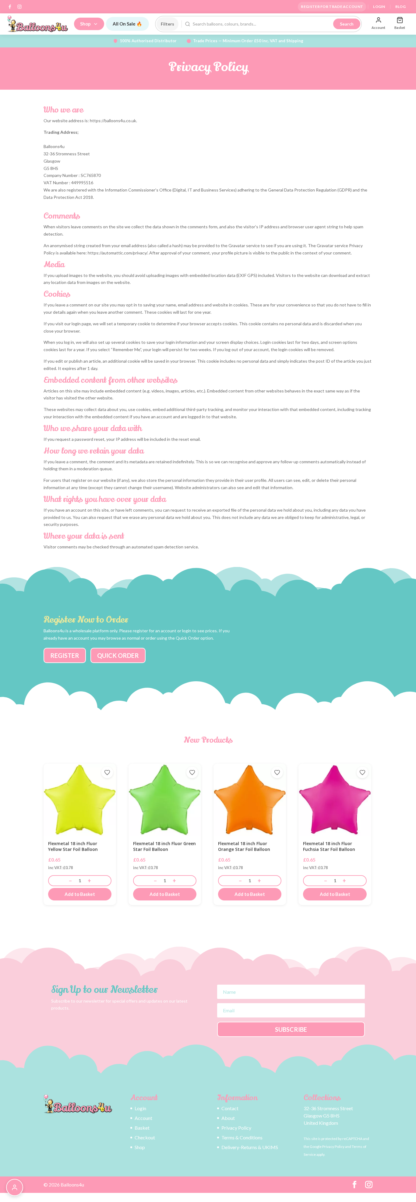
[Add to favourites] (107, 772)
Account (143, 1118)
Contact (229, 1108)
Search (347, 23)
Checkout (145, 1137)
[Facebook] (9, 6)
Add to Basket (80, 894)
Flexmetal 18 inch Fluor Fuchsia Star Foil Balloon (329, 846)
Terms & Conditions (242, 1137)
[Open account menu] (14, 1187)
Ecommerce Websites (110, 1184)
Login (140, 1108)
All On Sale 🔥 (127, 23)
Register (64, 655)
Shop (85, 23)
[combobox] (263, 24)
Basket (142, 1128)
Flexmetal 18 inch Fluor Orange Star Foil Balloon (244, 846)
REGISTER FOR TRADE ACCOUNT (332, 6)
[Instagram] (19, 6)
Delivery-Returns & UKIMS (249, 1147)
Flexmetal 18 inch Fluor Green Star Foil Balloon (164, 846)
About (228, 1118)
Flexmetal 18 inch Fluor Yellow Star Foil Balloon (73, 846)
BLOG (400, 6)
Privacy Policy (236, 1128)
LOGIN (379, 6)
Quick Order (118, 655)
